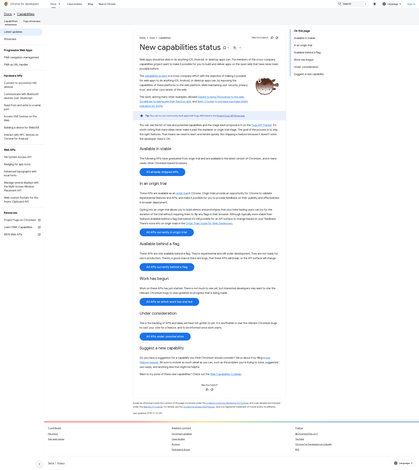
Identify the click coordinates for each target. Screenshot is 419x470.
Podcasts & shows (181, 449)
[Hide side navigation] (39, 464)
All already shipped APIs (162, 172)
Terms (51, 463)
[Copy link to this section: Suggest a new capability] (187, 348)
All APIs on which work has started (169, 302)
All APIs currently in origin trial (166, 232)
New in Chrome (107, 3)
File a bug (53, 433)
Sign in (411, 3)
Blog (90, 3)
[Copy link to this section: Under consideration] (179, 314)
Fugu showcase (31, 21)
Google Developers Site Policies (199, 406)
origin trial (182, 193)
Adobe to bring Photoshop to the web (221, 97)
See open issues (56, 439)
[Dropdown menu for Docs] (60, 4)
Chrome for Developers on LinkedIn (313, 444)
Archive (176, 444)
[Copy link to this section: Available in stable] (174, 149)
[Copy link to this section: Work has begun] (172, 279)
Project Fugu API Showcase (231, 115)
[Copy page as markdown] (235, 48)
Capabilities (26, 14)
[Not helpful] (276, 37)
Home (143, 37)
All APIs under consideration (165, 336)
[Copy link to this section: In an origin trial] (170, 184)
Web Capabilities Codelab (225, 374)
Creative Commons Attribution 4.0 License (227, 403)
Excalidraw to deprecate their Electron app (165, 101)
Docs (53, 3)
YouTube (299, 439)
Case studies (74, 3)
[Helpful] (272, 37)
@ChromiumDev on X (306, 433)
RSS (297, 449)
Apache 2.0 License (153, 406)
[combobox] (352, 4)
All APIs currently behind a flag (166, 267)
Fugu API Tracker (261, 125)
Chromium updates (182, 433)
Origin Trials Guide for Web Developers (209, 223)
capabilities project (156, 76)
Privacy (61, 463)
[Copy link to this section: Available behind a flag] (182, 244)
